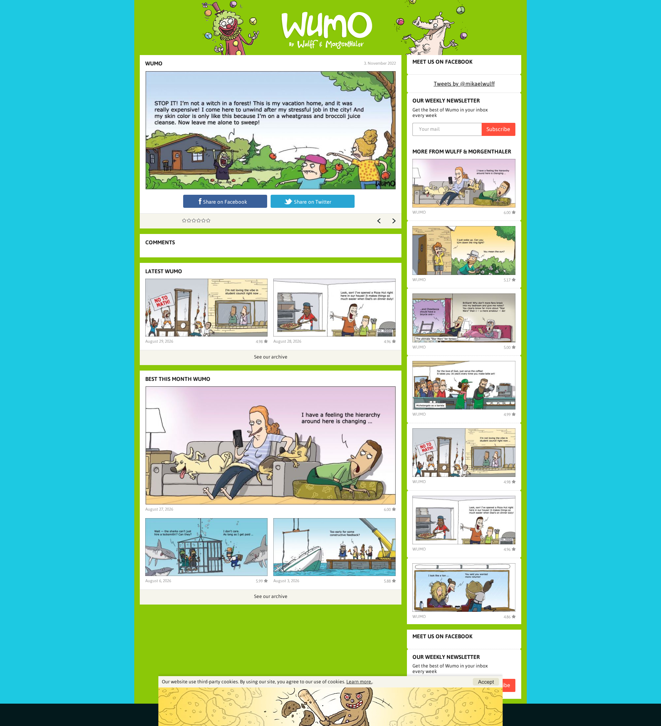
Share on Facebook (225, 202)
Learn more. (359, 681)
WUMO (153, 63)
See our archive (270, 357)
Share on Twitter (312, 202)
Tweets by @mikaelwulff (464, 84)
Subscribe (498, 129)
